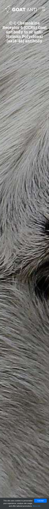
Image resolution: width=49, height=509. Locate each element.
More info (36, 506)
